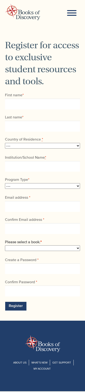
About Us (19, 362)
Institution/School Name (25, 158)
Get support (61, 362)
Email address (17, 198)
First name (14, 95)
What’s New (39, 362)
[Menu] (72, 12)
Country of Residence (24, 139)
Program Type (17, 180)
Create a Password (21, 260)
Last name (14, 117)
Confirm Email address (24, 220)
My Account (42, 368)
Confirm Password (21, 282)
